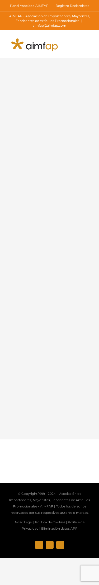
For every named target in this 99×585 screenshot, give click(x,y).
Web (21, 239)
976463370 (62, 243)
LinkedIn (25, 278)
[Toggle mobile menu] (89, 41)
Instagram (70, 278)
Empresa (25, 192)
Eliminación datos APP (59, 528)
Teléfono (60, 231)
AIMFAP (46, 506)
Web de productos (26, 310)
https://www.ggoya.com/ (31, 321)
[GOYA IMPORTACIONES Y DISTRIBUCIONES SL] (42, 127)
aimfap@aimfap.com (49, 25)
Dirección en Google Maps (35, 333)
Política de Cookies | (51, 522)
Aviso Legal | (24, 522)
